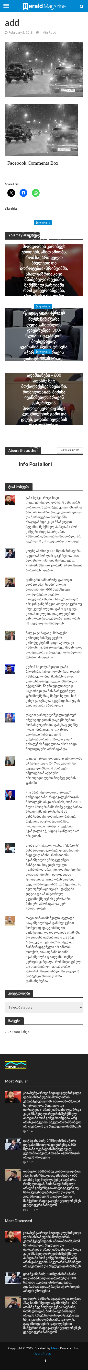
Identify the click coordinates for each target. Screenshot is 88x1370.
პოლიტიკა (43, 222)
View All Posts (70, 450)
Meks (55, 1348)
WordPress (42, 1354)
